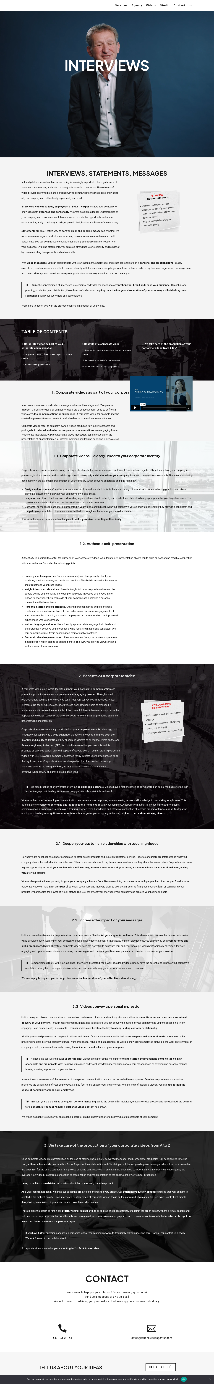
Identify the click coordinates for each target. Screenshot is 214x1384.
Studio (165, 5)
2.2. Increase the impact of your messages (101, 360)
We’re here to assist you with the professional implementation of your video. (63, 305)
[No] (210, 1379)
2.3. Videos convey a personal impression (100, 366)
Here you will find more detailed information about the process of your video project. (67, 1183)
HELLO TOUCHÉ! (160, 1367)
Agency (136, 5)
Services (121, 5)
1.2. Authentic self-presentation (35, 364)
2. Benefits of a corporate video (101, 344)
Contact (179, 5)
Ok (183, 1379)
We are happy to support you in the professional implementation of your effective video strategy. (79, 978)
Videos (151, 5)
